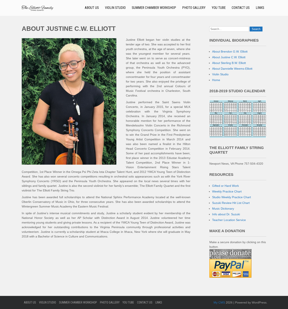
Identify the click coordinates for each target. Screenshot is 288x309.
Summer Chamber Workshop (154, 8)
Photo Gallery (194, 8)
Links (260, 8)
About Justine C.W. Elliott (228, 57)
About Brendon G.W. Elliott (230, 51)
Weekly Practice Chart (227, 191)
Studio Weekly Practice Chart (231, 197)
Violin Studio (115, 8)
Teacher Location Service (229, 220)
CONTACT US (241, 8)
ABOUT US (92, 8)
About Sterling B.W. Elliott (229, 63)
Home (216, 80)
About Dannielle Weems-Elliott (232, 68)
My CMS (219, 302)
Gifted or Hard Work (225, 185)
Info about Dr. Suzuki (226, 214)
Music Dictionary (223, 208)
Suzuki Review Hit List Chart (231, 203)
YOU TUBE (219, 8)
